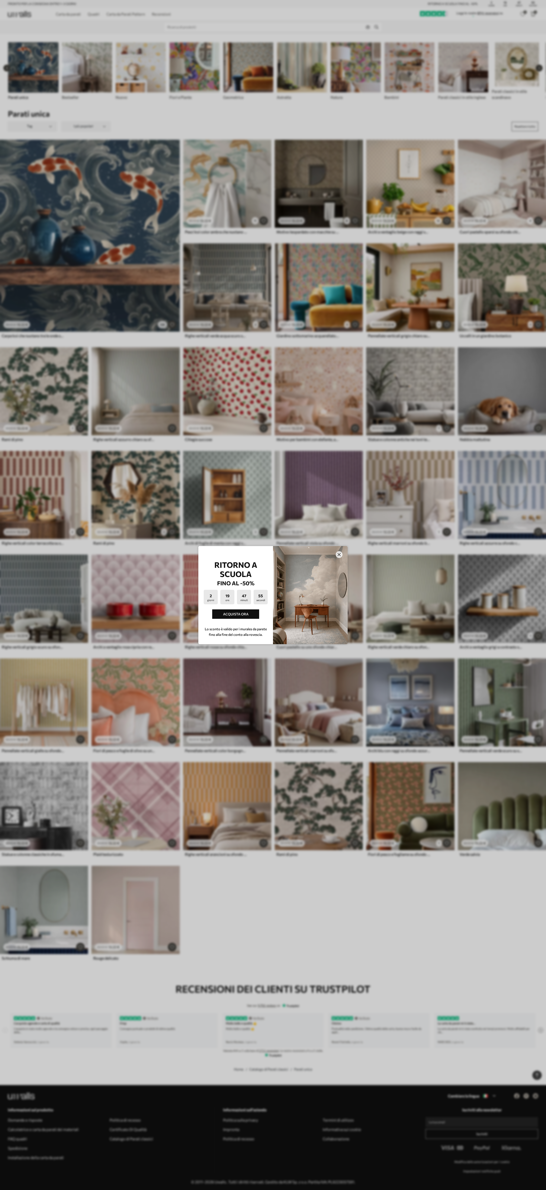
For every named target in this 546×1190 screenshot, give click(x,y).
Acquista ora (235, 614)
